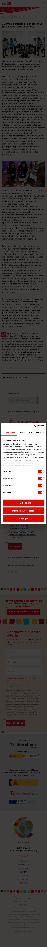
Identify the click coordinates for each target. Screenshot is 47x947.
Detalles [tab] (22, 432)
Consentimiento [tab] (9, 432)
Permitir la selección (23, 511)
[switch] (41, 478)
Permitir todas (23, 503)
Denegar (23, 519)
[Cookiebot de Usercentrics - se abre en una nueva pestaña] (34, 426)
